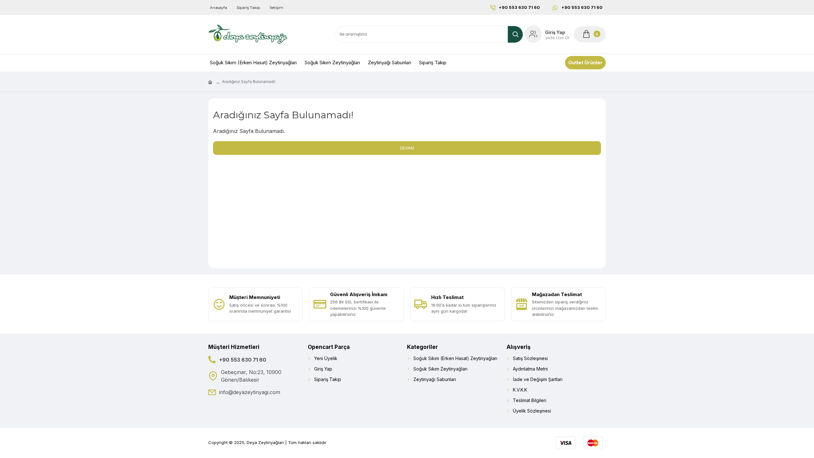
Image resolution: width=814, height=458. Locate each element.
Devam (407, 147)
